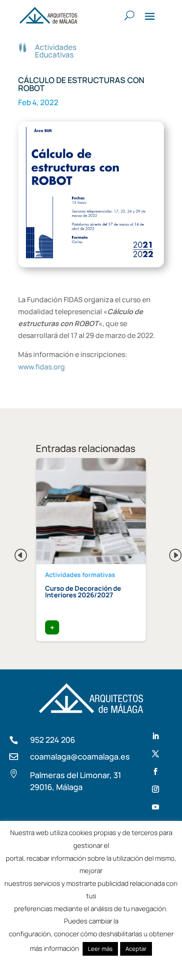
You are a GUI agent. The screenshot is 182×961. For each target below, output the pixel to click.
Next (168, 552)
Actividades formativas (80, 574)
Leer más (100, 949)
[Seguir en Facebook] (155, 771)
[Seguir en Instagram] (155, 789)
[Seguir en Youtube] (155, 807)
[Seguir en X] (155, 754)
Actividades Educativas (55, 51)
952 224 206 (52, 739)
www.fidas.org (41, 367)
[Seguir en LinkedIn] (155, 736)
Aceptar (136, 949)
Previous (13, 552)
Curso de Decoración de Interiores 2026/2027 (83, 592)
